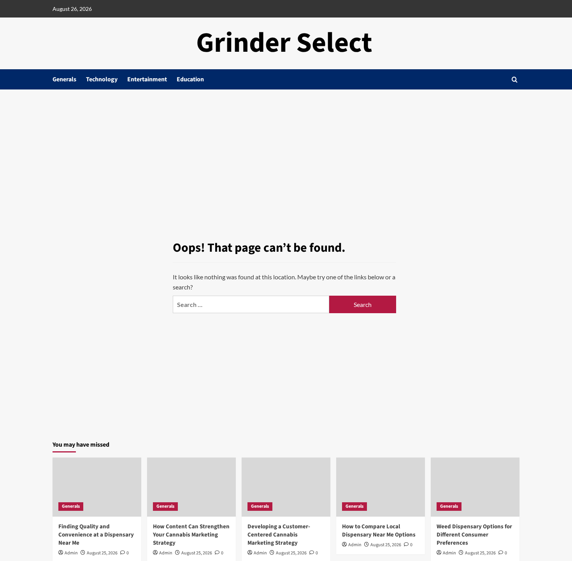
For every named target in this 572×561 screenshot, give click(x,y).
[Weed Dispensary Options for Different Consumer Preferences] (475, 487)
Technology (102, 79)
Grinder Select (284, 43)
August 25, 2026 (102, 553)
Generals (64, 79)
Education (190, 79)
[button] (514, 79)
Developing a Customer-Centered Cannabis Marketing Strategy (278, 534)
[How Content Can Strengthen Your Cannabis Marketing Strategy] (191, 487)
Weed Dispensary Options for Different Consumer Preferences (474, 534)
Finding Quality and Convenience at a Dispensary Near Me (96, 534)
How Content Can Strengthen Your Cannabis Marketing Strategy (191, 534)
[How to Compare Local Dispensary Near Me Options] (380, 487)
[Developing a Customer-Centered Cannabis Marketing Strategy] (286, 487)
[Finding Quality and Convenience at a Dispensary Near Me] (97, 487)
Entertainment (147, 79)
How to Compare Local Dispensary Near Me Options (379, 530)
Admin (71, 553)
